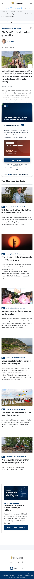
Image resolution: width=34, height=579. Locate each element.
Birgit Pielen (10, 41)
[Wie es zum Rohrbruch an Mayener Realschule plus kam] (17, 445)
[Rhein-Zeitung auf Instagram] (19, 562)
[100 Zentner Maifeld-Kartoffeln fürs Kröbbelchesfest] (17, 195)
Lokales (11, 12)
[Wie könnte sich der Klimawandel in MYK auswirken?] (17, 242)
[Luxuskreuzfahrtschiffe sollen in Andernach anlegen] (17, 346)
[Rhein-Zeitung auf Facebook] (15, 562)
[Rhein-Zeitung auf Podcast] (22, 562)
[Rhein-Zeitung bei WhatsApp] (11, 562)
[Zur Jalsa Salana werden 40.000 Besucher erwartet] (17, 397)
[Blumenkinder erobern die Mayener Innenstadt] (17, 296)
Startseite (4, 12)
